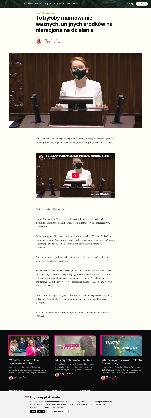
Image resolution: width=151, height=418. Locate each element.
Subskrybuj (142, 4)
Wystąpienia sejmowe (45, 13)
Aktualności (28, 4)
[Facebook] (128, 4)
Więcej (75, 4)
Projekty (57, 4)
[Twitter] (132, 4)
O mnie (38, 4)
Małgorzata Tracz (50, 40)
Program (47, 4)
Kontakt (66, 4)
